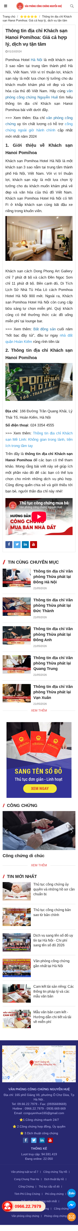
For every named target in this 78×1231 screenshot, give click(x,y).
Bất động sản (44, 329)
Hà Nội (36, 60)
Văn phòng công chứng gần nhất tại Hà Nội (51, 963)
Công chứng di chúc (23, 855)
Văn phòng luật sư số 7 (24, 1171)
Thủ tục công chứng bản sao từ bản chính (52, 912)
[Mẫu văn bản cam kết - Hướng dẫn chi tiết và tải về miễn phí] (17, 1019)
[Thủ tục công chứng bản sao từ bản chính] (17, 917)
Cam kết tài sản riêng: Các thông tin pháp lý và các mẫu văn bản (53, 991)
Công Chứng (26, 1186)
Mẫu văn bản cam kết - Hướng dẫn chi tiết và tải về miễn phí (52, 1017)
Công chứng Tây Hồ (55, 1171)
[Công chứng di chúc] (39, 830)
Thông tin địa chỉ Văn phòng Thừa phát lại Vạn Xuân (53, 692)
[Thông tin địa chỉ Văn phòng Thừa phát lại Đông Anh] (17, 635)
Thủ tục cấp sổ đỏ (49, 1186)
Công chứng (61, 1208)
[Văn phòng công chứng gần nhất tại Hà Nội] (17, 968)
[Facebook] (26, 1140)
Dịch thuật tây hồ (54, 1179)
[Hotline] (7, 1206)
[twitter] (35, 1140)
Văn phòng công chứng (25, 1216)
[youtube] (51, 1140)
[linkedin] (43, 1140)
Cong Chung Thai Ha (26, 1179)
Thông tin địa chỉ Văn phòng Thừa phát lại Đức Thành (53, 605)
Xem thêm (39, 710)
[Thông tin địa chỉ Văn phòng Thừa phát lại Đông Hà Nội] (17, 578)
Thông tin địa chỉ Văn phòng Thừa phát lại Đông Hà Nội (53, 576)
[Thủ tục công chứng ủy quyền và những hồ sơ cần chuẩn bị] (17, 891)
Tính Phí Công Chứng (27, 1194)
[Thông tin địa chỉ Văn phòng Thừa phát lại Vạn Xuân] (17, 693)
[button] (71, 831)
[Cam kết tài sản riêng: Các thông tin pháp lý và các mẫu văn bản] (17, 993)
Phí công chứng (54, 1194)
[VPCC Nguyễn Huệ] (39, 6)
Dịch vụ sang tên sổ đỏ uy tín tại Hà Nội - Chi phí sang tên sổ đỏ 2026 (53, 940)
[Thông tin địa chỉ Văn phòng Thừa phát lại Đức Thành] (17, 606)
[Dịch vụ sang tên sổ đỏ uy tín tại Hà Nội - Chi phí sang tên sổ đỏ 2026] (17, 942)
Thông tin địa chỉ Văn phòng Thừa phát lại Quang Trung (53, 663)
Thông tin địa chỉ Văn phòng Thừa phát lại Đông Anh (53, 634)
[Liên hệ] (39, 1064)
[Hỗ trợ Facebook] (71, 1205)
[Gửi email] (71, 1217)
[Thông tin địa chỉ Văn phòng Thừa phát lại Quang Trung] (17, 664)
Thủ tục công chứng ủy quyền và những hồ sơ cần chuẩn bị (54, 889)
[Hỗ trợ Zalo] (71, 1194)
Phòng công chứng (55, 1216)
